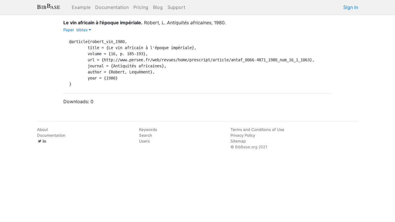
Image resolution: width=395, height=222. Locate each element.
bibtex (82, 29)
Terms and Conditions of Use (257, 129)
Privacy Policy (242, 135)
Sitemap (238, 141)
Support (176, 7)
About (42, 129)
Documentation (112, 7)
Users (144, 141)
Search (145, 135)
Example (81, 7)
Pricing (140, 7)
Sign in (350, 7)
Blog (158, 7)
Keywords (148, 129)
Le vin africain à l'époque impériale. (103, 22)
